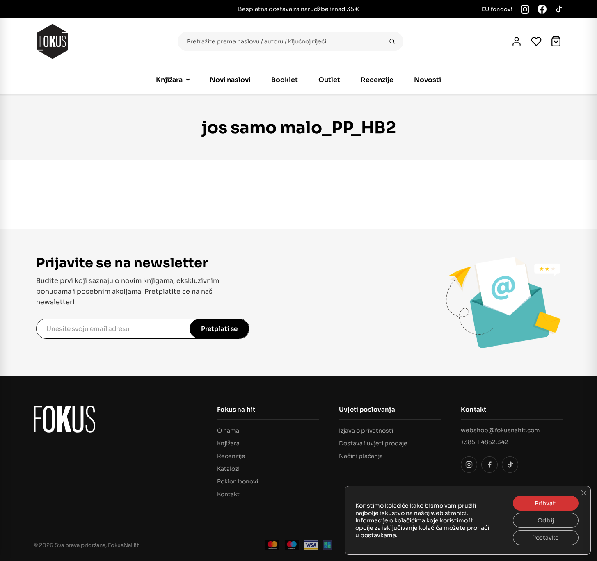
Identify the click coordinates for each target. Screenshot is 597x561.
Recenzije (377, 79)
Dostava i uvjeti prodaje (373, 443)
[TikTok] (559, 9)
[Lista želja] (536, 41)
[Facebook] (542, 9)
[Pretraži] (392, 41)
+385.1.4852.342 (484, 442)
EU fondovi (497, 9)
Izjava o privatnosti (366, 430)
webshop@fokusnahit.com (500, 430)
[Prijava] (517, 41)
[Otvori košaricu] (556, 41)
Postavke (545, 537)
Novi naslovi (230, 79)
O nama (228, 430)
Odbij (546, 520)
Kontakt (228, 494)
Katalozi (228, 468)
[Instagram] (525, 9)
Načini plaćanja (361, 456)
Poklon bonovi (237, 481)
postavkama (378, 535)
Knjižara (169, 79)
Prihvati (546, 503)
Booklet (284, 79)
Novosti (427, 79)
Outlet (329, 79)
